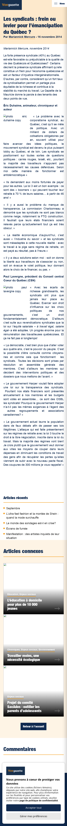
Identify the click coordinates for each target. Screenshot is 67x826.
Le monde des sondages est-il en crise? (31, 523)
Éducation (12, 594)
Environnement (47, 649)
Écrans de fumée (16, 528)
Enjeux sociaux (27, 594)
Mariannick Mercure (22, 36)
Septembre (13, 508)
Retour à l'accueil (33, 726)
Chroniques (13, 649)
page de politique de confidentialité (38, 800)
